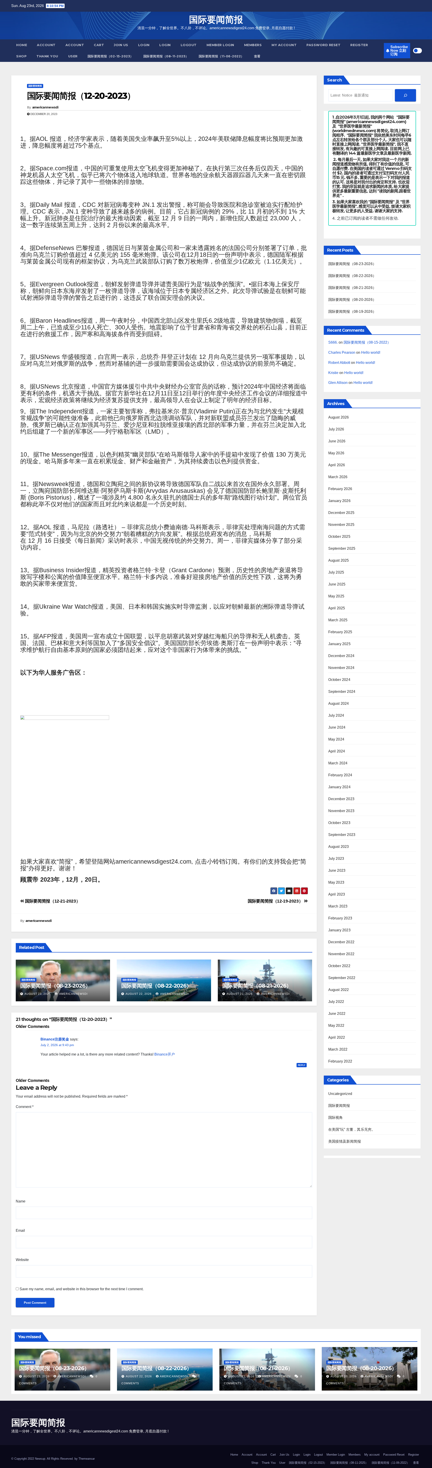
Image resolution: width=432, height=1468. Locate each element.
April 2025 (336, 608)
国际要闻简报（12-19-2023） (276, 901)
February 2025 (340, 632)
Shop (21, 56)
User (73, 56)
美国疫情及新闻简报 (344, 1141)
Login (144, 45)
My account (284, 45)
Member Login (220, 45)
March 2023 (338, 906)
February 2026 (340, 489)
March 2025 (338, 620)
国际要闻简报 (216, 19)
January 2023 (339, 930)
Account (46, 45)
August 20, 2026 (344, 1376)
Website (22, 1260)
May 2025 (336, 596)
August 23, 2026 (38, 993)
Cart (99, 45)
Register (359, 45)
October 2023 (339, 823)
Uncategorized (340, 1094)
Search (334, 80)
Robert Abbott (339, 363)
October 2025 (339, 536)
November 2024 (341, 668)
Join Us (121, 45)
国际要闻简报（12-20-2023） (81, 95)
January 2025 (339, 644)
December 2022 (341, 942)
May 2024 (336, 739)
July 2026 (336, 429)
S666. (333, 342)
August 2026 (338, 417)
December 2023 (341, 799)
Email (20, 1230)
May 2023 (336, 882)
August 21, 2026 (240, 993)
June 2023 (337, 870)
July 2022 (336, 1002)
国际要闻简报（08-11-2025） (166, 56)
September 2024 (342, 691)
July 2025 (336, 572)
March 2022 (338, 1049)
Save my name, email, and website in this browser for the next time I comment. (82, 1289)
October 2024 (339, 680)
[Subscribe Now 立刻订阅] (405, 95)
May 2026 (336, 453)
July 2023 (336, 858)
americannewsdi (45, 107)
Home (21, 45)
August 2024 (338, 703)
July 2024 (336, 715)
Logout (189, 45)
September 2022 (342, 978)
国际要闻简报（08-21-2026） (256, 985)
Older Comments (33, 1026)
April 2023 (336, 894)
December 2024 (341, 656)
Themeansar (87, 1458)
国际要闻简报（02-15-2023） (110, 56)
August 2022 (338, 990)
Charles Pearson (341, 352)
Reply (301, 1065)
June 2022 (337, 1013)
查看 (257, 56)
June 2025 (337, 584)
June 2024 (337, 727)
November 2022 (341, 954)
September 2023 (342, 835)
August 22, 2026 (139, 993)
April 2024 (336, 751)
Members (253, 45)
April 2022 (336, 1037)
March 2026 (338, 477)
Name (20, 1201)
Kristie (333, 373)
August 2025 (338, 560)
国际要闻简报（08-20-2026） (352, 300)
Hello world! (370, 352)
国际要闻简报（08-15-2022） (367, 342)
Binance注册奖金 (54, 1039)
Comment (25, 1107)
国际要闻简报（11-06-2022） (221, 56)
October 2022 (339, 966)
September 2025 (342, 548)
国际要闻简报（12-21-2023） (52, 901)
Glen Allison (338, 383)
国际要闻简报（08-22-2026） (156, 985)
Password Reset (323, 45)
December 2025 (341, 513)
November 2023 (341, 811)
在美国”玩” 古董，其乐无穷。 (351, 1129)
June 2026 (337, 441)
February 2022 (340, 1061)
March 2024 (338, 763)
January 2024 (339, 787)
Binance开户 (164, 1054)
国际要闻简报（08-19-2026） (352, 311)
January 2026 (339, 501)
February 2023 (340, 918)
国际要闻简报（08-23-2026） (55, 985)
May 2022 (336, 1025)
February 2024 (340, 775)
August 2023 (338, 847)
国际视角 (335, 1117)
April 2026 (336, 465)
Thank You (47, 56)
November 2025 (341, 525)
